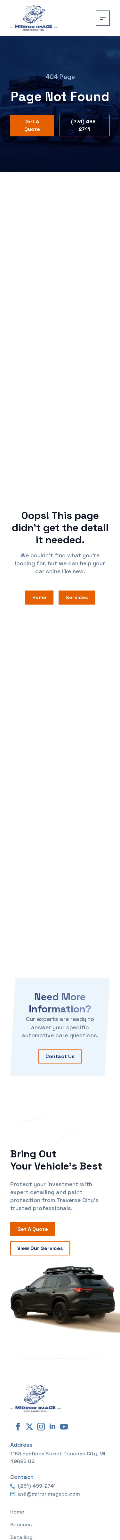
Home (17, 1511)
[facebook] (18, 1426)
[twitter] (29, 1426)
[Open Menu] (103, 18)
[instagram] (41, 1426)
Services (21, 1524)
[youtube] (64, 1426)
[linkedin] (52, 1426)
